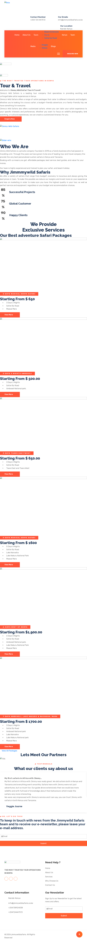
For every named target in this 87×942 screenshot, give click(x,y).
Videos (44, 48)
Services (48, 877)
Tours (36, 35)
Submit (43, 843)
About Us (26, 35)
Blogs (53, 46)
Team (72, 35)
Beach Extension (51, 32)
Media (32, 46)
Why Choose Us (51, 881)
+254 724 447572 (37, 20)
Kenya (64, 35)
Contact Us (50, 885)
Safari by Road (50, 38)
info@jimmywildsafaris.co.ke (70, 20)
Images (45, 45)
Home (16, 35)
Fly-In (46, 35)
